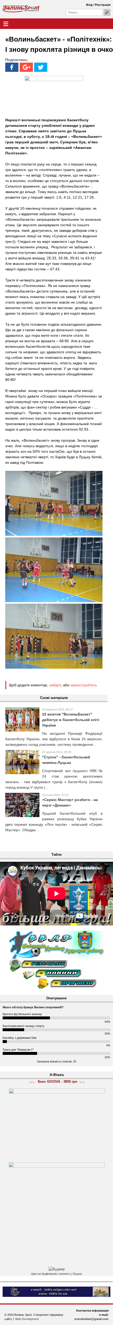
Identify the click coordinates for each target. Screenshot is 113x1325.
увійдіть (55, 685)
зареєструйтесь (83, 685)
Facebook (11, 67)
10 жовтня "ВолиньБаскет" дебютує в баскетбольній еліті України (70, 719)
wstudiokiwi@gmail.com (91, 1319)
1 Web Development (26, 1319)
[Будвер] (57, 1269)
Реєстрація (102, 4)
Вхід (89, 4)
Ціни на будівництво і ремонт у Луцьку (56, 1273)
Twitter (40, 67)
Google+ (26, 67)
